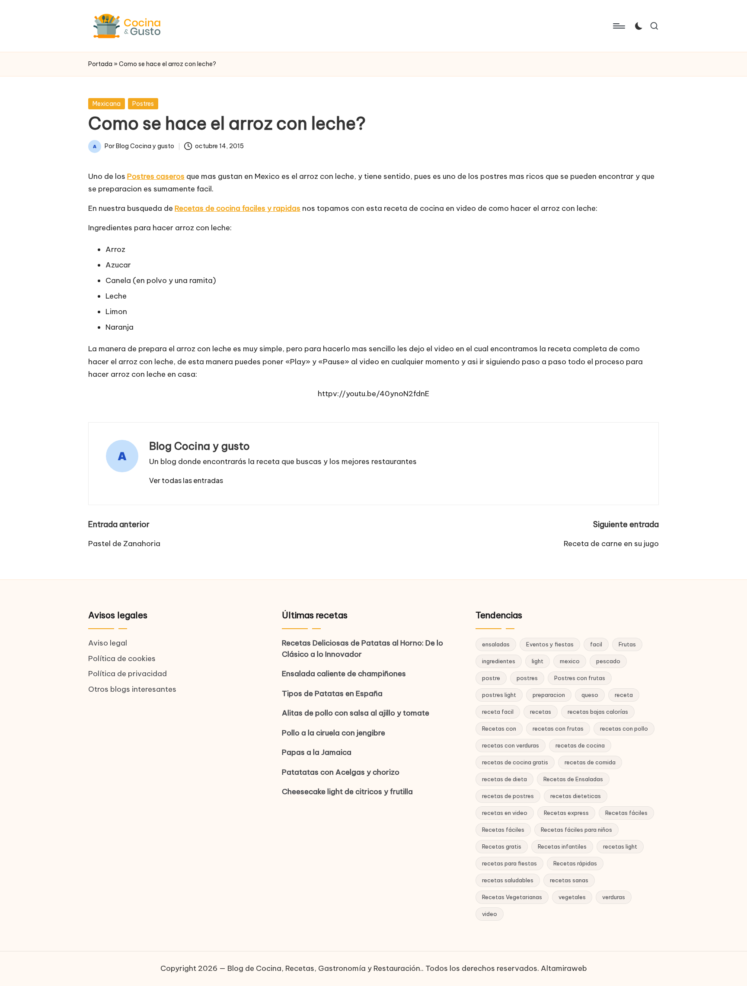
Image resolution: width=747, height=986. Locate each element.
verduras (613, 897)
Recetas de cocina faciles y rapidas (237, 208)
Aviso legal (107, 643)
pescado (608, 661)
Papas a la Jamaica (316, 752)
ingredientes (498, 661)
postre (491, 677)
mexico (570, 661)
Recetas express (566, 812)
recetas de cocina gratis (515, 762)
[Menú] (618, 26)
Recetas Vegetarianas (512, 897)
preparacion (549, 694)
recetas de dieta (504, 779)
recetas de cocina (580, 745)
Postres (143, 104)
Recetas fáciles (626, 812)
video (489, 913)
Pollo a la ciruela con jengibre (333, 733)
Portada (100, 64)
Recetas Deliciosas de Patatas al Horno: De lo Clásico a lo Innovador (362, 648)
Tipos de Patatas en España (332, 693)
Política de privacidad (127, 673)
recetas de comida (590, 762)
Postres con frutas (579, 677)
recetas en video (504, 812)
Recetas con (499, 728)
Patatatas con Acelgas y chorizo (340, 772)
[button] (186, 480)
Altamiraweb (564, 968)
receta (624, 694)
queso (589, 694)
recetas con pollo (624, 728)
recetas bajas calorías (598, 711)
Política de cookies (122, 658)
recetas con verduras (510, 745)
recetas (540, 711)
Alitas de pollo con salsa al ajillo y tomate (355, 713)
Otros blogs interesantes (132, 689)
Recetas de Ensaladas (573, 779)
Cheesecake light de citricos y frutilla (347, 791)
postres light (499, 694)
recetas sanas (569, 880)
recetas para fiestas (509, 863)
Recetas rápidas (575, 863)
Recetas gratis (501, 846)
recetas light (620, 846)
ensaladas (496, 644)
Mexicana (107, 104)
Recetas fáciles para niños (576, 829)
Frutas (627, 644)
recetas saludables (507, 880)
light (537, 661)
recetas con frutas (558, 728)
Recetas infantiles (562, 846)
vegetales (572, 897)
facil (596, 644)
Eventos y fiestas (550, 644)
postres (527, 677)
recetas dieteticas (575, 795)
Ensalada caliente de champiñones (344, 673)
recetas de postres (508, 795)
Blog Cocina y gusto (199, 445)
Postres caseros (156, 176)
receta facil (498, 711)
